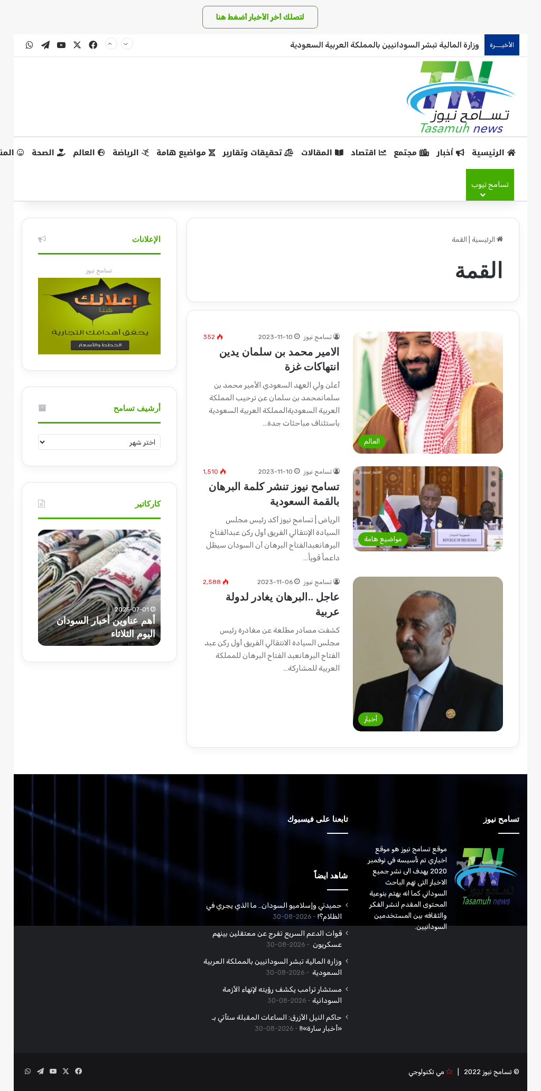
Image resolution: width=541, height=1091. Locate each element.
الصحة (44, 153)
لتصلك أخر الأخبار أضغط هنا (260, 17)
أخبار (446, 153)
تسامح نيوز (318, 337)
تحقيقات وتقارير (253, 153)
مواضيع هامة (182, 153)
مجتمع (406, 153)
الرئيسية (489, 153)
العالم (85, 153)
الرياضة (127, 153)
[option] (99, 588)
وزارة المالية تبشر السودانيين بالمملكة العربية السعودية (383, 45)
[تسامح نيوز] (462, 97)
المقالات (318, 153)
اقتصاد (365, 153)
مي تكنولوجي (426, 1072)
